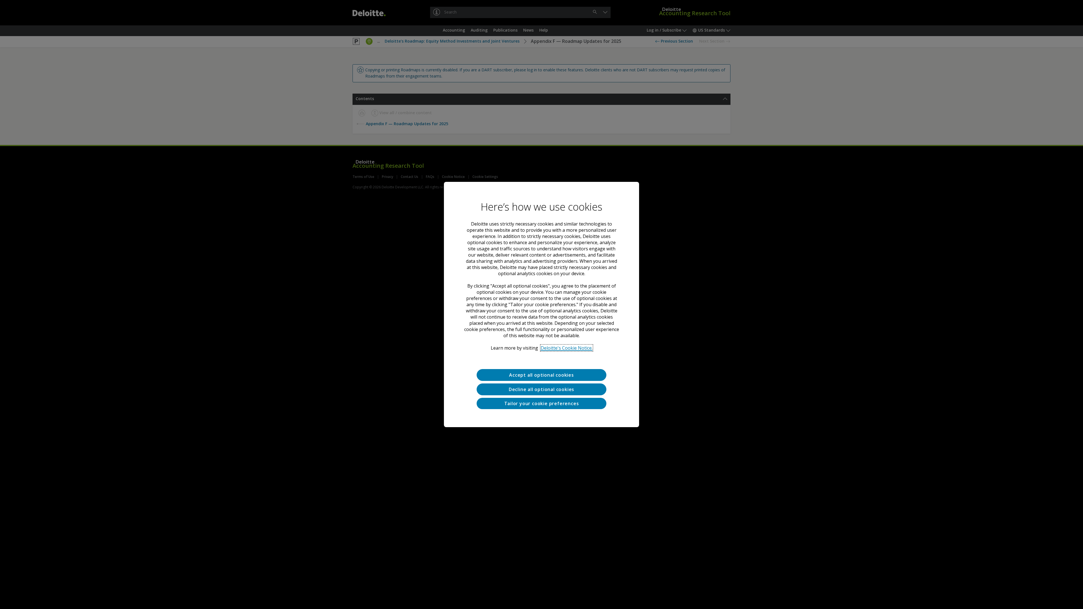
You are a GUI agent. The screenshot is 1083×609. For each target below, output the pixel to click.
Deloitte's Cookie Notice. (567, 348)
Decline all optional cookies (541, 389)
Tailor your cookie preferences (541, 403)
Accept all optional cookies (541, 375)
